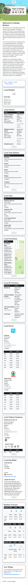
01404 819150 (7, 430)
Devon (15, 82)
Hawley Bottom (9, 83)
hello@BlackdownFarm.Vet (10, 431)
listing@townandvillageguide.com (12, 574)
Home (5, 82)
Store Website (7, 346)
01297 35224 (7, 343)
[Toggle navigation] (14, 2)
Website (6, 433)
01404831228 (7, 386)
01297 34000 (7, 202)
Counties (10, 82)
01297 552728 (7, 310)
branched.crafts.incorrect (10, 476)
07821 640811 (7, 227)
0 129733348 (20, 123)
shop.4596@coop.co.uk (10, 345)
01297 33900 (7, 219)
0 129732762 (20, 138)
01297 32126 (7, 298)
